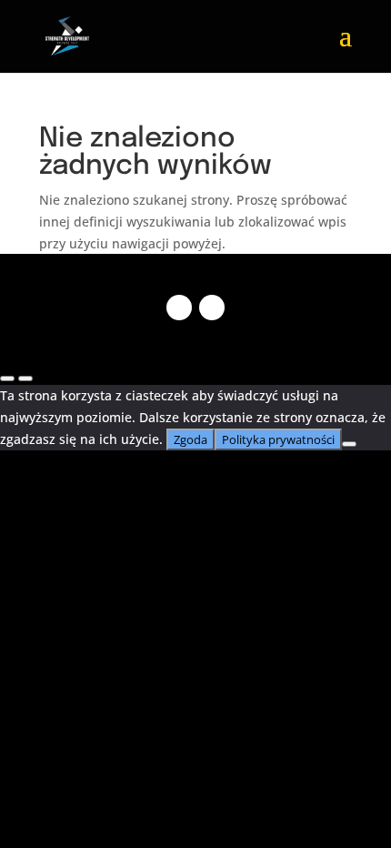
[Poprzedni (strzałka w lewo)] (7, 378)
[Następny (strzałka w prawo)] (25, 378)
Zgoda (190, 439)
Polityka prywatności (278, 439)
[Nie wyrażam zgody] (349, 444)
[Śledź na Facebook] (179, 307)
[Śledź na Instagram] (212, 307)
